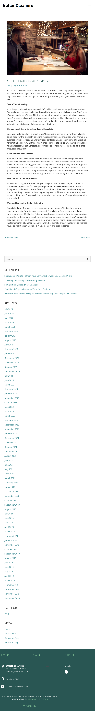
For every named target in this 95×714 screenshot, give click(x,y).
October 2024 (10, 367)
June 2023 (9, 407)
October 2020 (10, 500)
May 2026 (8, 318)
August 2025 (10, 340)
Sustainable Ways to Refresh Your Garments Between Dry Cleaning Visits (38, 276)
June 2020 (9, 518)
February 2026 (11, 331)
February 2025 (11, 349)
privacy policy (29, 706)
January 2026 (10, 335)
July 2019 (8, 562)
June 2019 (9, 567)
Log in (7, 629)
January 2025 (10, 353)
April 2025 (9, 344)
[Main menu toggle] (90, 5)
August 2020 (10, 509)
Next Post (86, 237)
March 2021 (9, 478)
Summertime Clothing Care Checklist (21, 284)
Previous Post (10, 237)
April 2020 (9, 527)
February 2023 (11, 420)
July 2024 (8, 375)
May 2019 (8, 571)
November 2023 (11, 398)
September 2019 (12, 553)
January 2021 (10, 487)
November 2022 (11, 429)
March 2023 (9, 416)
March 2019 (9, 580)
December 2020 (11, 491)
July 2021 (8, 460)
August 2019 (10, 558)
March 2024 (9, 384)
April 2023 (9, 411)
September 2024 (12, 371)
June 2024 (9, 380)
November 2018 (11, 593)
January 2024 (10, 393)
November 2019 (11, 544)
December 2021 (11, 438)
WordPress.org (11, 642)
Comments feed (11, 638)
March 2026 (9, 327)
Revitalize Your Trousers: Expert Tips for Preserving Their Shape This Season (40, 293)
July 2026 (8, 309)
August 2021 (10, 456)
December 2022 (11, 424)
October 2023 (10, 402)
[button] (47, 666)
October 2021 (10, 447)
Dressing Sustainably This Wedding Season (24, 280)
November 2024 (11, 362)
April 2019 (9, 576)
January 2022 (10, 433)
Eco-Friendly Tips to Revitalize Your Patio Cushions (27, 289)
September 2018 (12, 598)
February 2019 (11, 585)
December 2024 (11, 358)
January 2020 (10, 540)
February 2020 (11, 536)
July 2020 (8, 513)
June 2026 (9, 313)
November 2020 (11, 496)
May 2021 (8, 469)
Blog (10, 85)
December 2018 (11, 589)
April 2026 (9, 322)
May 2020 (8, 522)
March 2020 (9, 531)
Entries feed (10, 633)
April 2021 (9, 473)
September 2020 (12, 504)
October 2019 (10, 549)
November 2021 (11, 442)
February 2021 (11, 482)
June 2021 (9, 464)
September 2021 (12, 451)
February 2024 (11, 389)
